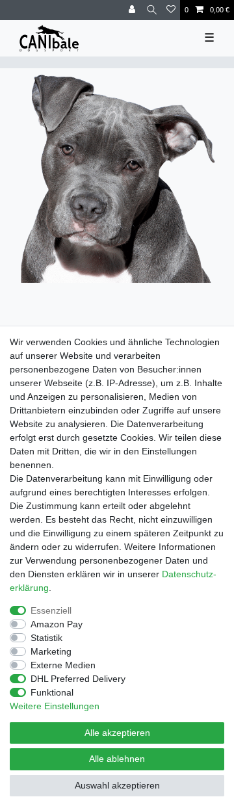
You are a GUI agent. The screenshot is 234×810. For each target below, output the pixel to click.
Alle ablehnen (117, 758)
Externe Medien (63, 665)
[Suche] (152, 10)
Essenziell (51, 610)
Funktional (52, 692)
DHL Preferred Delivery (78, 678)
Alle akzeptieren (117, 732)
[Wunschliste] (171, 10)
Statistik (46, 638)
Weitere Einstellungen (54, 706)
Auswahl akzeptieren (117, 785)
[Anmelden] (133, 10)
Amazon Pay (57, 624)
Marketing (51, 651)
